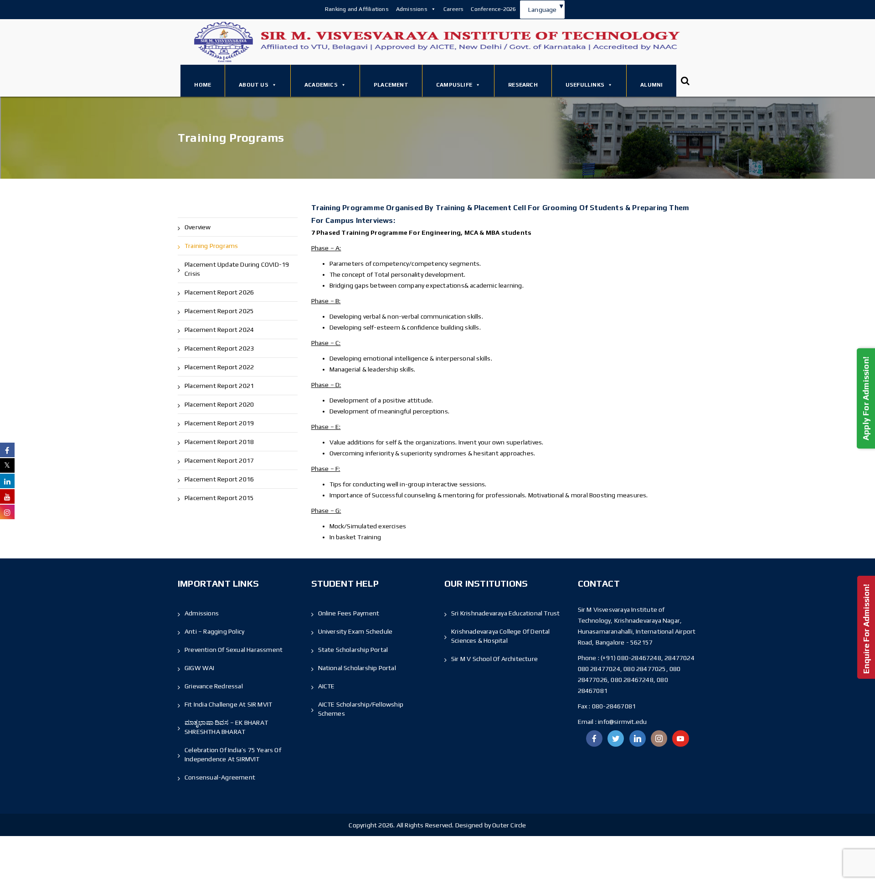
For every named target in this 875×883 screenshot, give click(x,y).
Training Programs (211, 245)
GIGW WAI (200, 667)
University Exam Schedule (355, 631)
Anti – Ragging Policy (214, 631)
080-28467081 (614, 706)
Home (202, 85)
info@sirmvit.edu (622, 721)
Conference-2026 (493, 8)
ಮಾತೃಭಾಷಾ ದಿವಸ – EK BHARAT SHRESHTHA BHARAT (226, 727)
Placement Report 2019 (219, 423)
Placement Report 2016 (219, 479)
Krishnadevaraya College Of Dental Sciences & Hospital (500, 636)
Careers (453, 8)
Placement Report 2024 (219, 329)
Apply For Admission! (865, 398)
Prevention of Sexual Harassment (234, 649)
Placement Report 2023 (219, 348)
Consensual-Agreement (220, 777)
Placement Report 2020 (219, 404)
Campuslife (454, 85)
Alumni (651, 85)
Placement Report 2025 (219, 311)
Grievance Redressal (214, 686)
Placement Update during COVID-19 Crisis (237, 269)
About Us (253, 85)
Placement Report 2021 (219, 385)
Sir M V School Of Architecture (494, 658)
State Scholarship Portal (353, 649)
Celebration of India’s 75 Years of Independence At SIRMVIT (233, 754)
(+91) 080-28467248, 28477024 (648, 657)
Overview (198, 227)
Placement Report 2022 (219, 367)
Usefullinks (585, 85)
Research (523, 85)
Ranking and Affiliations (357, 8)
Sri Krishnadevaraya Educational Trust (505, 613)
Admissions (411, 8)
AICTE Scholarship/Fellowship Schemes (361, 709)
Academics (321, 85)
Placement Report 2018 (219, 441)
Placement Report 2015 (219, 497)
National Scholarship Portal (357, 667)
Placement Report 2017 (219, 460)
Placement (391, 85)
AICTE (326, 686)
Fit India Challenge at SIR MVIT (228, 704)
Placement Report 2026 (219, 292)
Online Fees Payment (349, 613)
